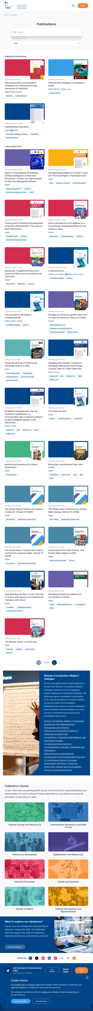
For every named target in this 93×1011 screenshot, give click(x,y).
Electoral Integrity (67, 236)
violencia (31, 284)
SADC (32, 192)
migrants (19, 649)
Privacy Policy (35, 985)
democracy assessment (58, 560)
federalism (34, 134)
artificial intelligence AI (13, 189)
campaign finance (12, 377)
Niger (80, 376)
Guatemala (21, 284)
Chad (75, 475)
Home (6, 15)
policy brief (53, 376)
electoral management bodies (16, 192)
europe (71, 560)
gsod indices (10, 519)
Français (63, 89)
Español (57, 89)
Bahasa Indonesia (16, 92)
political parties (55, 93)
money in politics (11, 380)
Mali (61, 376)
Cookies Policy (20, 985)
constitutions (54, 475)
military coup (54, 379)
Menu (83, 5)
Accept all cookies (20, 1001)
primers (69, 278)
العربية (69, 89)
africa (51, 608)
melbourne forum (12, 138)
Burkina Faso (70, 376)
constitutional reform (24, 607)
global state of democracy (27, 519)
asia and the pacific (27, 377)
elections (9, 96)
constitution (78, 418)
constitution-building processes (17, 134)
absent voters (30, 649)
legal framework (21, 96)
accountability (80, 604)
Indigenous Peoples (63, 183)
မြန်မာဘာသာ (14, 130)
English (7, 92)
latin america (54, 236)
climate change (11, 475)
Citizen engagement (13, 373)
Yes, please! (52, 970)
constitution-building (57, 278)
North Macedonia (12, 236)
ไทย (75, 274)
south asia (9, 649)
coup (51, 478)
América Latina (72, 332)
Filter (16, 43)
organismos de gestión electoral (61, 328)
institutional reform (64, 418)
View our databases (15, 947)
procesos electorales (57, 332)
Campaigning (27, 373)
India (51, 183)
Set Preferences (41, 1001)
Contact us (81, 970)
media (52, 604)
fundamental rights (79, 183)
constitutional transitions (14, 611)
